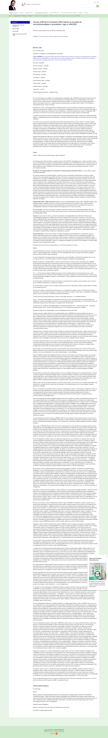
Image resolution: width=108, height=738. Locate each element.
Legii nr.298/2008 (37, 56)
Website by (53, 733)
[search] (97, 6)
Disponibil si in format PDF (39, 36)
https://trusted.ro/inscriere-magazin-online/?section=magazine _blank (97, 571)
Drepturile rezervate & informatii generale (54, 731)
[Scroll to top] (104, 734)
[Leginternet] (30, 4)
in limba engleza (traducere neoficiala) (58, 36)
